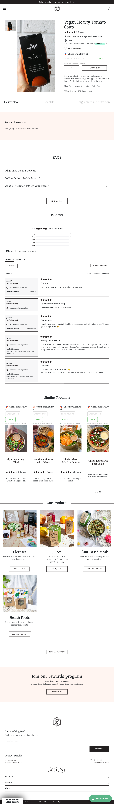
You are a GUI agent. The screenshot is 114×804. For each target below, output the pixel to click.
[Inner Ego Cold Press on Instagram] (50, 770)
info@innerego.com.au (101, 762)
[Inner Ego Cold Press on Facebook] (56, 770)
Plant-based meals (94, 569)
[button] (86, 32)
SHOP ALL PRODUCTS (57, 652)
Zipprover (82, 64)
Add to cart (95, 68)
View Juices (57, 569)
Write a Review (102, 266)
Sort (90, 273)
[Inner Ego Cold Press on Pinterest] (62, 770)
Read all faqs (57, 201)
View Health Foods (19, 634)
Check (102, 59)
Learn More (57, 691)
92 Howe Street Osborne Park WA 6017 (13, 761)
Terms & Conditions (27, 802)
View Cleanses (19, 569)
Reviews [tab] (9, 260)
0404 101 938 (97, 760)
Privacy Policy (43, 802)
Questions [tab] (20, 260)
